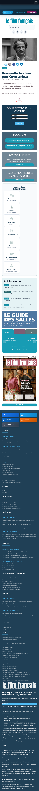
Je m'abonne (19, 404)
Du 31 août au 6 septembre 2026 (10, 501)
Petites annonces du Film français (11, 587)
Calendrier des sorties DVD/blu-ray (11, 637)
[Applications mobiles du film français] (25, 32)
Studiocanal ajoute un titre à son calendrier (17, 299)
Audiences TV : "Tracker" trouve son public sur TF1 (14, 555)
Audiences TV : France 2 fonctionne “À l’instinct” (14, 551)
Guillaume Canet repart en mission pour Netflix (14, 606)
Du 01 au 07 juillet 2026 (8, 569)
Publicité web (5, 661)
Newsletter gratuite (7, 581)
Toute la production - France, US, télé (12, 583)
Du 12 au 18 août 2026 (8, 563)
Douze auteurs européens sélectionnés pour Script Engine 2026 (19, 534)
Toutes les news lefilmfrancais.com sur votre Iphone (15, 672)
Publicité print (6, 663)
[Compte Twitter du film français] (21, 32)
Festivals (4, 490)
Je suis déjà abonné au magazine (19, 140)
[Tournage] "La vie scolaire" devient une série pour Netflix (17, 601)
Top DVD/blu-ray (6, 627)
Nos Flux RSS (5, 678)
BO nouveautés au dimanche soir (11, 468)
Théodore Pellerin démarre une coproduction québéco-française (19, 452)
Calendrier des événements (9, 585)
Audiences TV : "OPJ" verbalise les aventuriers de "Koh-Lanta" (18, 557)
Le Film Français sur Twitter (9, 668)
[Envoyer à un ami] (6, 64)
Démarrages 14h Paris (8, 464)
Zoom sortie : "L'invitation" (9, 442)
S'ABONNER (32, 12)
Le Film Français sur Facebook (10, 666)
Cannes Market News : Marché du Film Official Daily (15, 680)
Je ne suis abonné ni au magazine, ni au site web (19, 146)
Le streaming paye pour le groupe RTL (12, 613)
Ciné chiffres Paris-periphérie (10, 474)
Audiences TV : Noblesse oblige (10, 553)
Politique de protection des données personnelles (15, 653)
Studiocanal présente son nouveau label (12, 451)
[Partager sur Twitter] (17, 64)
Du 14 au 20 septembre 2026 (9, 504)
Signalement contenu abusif (10, 657)
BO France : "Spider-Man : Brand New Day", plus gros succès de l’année (19, 306)
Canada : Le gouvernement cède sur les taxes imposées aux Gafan (18, 617)
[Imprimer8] (10, 64)
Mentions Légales (7, 651)
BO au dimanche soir (7, 466)
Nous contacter (6, 649)
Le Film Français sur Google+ (9, 670)
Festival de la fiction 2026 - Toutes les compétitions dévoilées (18, 293)
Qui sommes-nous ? (7, 647)
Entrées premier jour (7, 472)
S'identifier (7, 12)
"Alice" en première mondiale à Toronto (12, 540)
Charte (4, 664)
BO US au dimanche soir (8, 480)
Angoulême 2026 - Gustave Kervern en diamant (14, 438)
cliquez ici (19, 164)
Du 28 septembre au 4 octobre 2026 (11, 508)
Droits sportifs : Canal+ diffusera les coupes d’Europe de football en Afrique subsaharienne (19, 537)
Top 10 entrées (6, 470)
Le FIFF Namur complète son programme (12, 449)
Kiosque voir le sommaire (8, 579)
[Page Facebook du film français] (17, 32)
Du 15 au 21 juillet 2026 (8, 565)
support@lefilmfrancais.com (24, 741)
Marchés (4, 492)
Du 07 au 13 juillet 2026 (8, 567)
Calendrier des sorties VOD (9, 639)
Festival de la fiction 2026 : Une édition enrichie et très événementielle (16, 525)
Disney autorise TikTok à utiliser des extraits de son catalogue (18, 615)
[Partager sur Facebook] (14, 64)
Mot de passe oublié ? (20, 12)
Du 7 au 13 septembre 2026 (9, 502)
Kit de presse (5, 659)
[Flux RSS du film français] (13, 32)
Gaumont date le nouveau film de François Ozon (17, 286)
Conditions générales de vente (10, 655)
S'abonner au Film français (9, 577)
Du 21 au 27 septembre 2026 (9, 506)
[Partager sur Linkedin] (21, 64)
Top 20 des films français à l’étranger (11, 482)
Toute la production (19, 349)
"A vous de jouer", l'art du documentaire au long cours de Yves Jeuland (18, 521)
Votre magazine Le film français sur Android (13, 676)
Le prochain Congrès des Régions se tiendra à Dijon (15, 440)
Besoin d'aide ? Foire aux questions (11, 589)
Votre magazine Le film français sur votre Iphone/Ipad (16, 674)
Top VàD (4, 629)
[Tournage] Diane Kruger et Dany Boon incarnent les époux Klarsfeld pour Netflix (17, 603)
